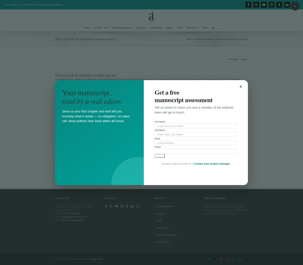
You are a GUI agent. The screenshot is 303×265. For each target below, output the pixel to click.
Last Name (160, 130)
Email (157, 138)
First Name (160, 121)
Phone (158, 147)
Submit (159, 155)
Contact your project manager (211, 163)
